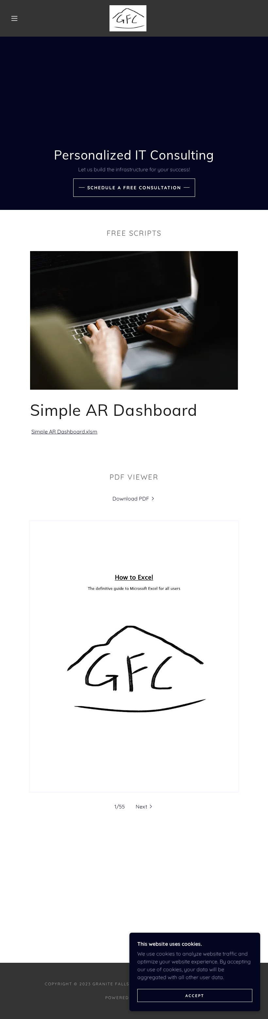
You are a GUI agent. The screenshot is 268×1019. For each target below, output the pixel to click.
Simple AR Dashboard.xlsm (64, 431)
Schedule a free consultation (134, 188)
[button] (14, 18)
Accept (194, 995)
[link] (128, 18)
